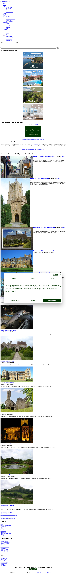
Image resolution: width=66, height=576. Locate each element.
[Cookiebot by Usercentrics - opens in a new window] (52, 275)
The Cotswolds (4, 548)
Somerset (7, 518)
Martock (32, 178)
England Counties (4, 541)
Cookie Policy (53, 572)
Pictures (4, 6)
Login (2, 528)
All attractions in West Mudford (7, 512)
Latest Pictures (9, 7)
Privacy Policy (47, 572)
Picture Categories (4, 550)
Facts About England (10, 37)
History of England (4, 562)
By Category (8, 8)
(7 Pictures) (11, 443)
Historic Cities (8, 20)
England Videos (9, 39)
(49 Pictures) (11, 474)
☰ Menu (5, 3)
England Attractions (5, 545)
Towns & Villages (6, 16)
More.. (4, 35)
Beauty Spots (8, 24)
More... (7, 28)
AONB (7, 23)
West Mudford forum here (35, 144)
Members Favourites (10, 9)
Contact (2, 535)
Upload (4, 13)
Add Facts (37, 149)
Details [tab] (33, 278)
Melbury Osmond (36, 227)
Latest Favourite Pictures (6, 533)
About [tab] (52, 278)
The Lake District (4, 549)
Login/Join (5, 30)
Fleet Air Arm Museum (6, 330)
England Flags (3, 564)
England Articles (9, 36)
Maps (4, 15)
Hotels (7, 34)
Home (4, 5)
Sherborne (35, 156)
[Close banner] (60, 274)
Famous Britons (4, 563)
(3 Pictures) (43, 227)
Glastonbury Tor (4, 505)
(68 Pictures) (11, 382)
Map (40, 149)
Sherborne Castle (4, 412)
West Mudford (13, 518)
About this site (3, 526)
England (2, 518)
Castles (7, 26)
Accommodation (6, 32)
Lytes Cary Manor (5, 361)
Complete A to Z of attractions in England (9, 515)
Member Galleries (9, 12)
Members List (3, 531)
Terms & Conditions (39, 572)
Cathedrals (8, 27)
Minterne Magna (36, 250)
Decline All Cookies (14, 300)
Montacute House (4, 382)
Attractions (5, 22)
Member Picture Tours (5, 551)
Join (1, 527)
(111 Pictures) (41, 156)
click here (19, 145)
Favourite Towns (9, 21)
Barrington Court (4, 474)
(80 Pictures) (11, 412)
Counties (5, 29)
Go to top (2, 570)
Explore (4, 14)
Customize (32, 300)
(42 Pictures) (11, 361)
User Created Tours (10, 10)
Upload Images (4, 529)
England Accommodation (6, 525)
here (23, 145)
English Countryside (5, 547)
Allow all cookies (52, 300)
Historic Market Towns (10, 19)
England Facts (3, 559)
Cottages (7, 33)
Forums (2, 534)
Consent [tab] (14, 278)
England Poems (9, 40)
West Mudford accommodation (28, 149)
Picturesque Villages (10, 17)
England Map (3, 565)
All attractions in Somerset (6, 513)
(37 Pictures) (11, 505)
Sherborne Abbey (4, 443)
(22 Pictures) (37, 178)
